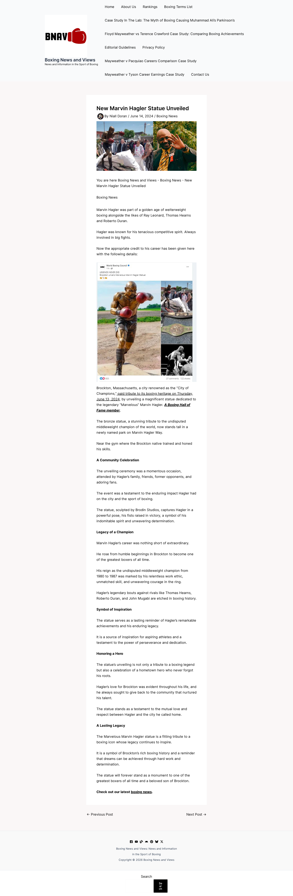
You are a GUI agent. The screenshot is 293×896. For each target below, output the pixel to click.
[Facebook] (131, 841)
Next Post (196, 814)
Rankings (150, 7)
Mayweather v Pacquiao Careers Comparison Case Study (151, 61)
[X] (161, 841)
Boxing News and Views (70, 59)
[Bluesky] (156, 841)
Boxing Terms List (178, 7)
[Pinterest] (151, 841)
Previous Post (100, 814)
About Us (128, 7)
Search (146, 877)
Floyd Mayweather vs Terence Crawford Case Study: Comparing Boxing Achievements (174, 34)
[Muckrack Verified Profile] (141, 841)
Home (109, 7)
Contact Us (200, 74)
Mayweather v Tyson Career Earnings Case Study (144, 74)
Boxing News (167, 116)
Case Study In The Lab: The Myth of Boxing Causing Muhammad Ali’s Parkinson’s (170, 20)
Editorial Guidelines (120, 47)
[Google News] (146, 841)
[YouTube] (136, 841)
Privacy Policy (153, 47)
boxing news (141, 792)
